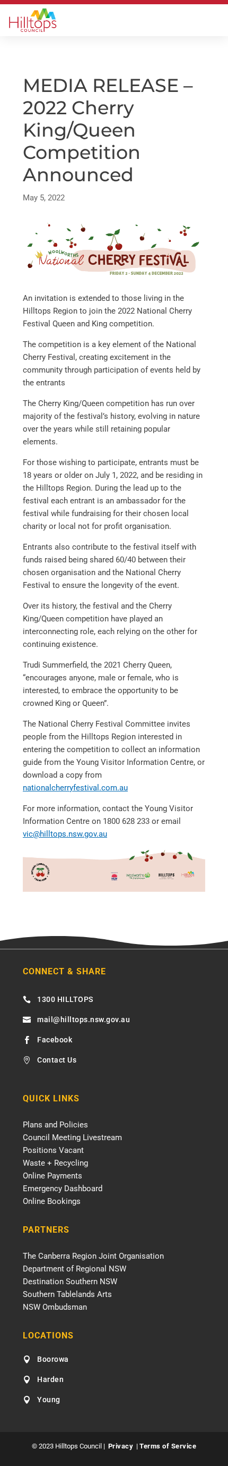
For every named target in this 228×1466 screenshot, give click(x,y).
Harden (50, 1379)
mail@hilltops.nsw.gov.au (83, 1019)
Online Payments (52, 1176)
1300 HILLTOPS (65, 999)
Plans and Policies (55, 1125)
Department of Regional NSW (74, 1269)
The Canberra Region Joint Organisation (93, 1256)
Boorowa (53, 1359)
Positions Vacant (53, 1150)
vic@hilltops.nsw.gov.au (65, 834)
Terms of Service (167, 1446)
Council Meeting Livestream (72, 1137)
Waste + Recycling (55, 1163)
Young (48, 1399)
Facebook (54, 1039)
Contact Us (56, 1060)
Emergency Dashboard (62, 1188)
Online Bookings (52, 1201)
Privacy (121, 1446)
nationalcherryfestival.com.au (75, 788)
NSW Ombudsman (55, 1307)
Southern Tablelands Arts (67, 1294)
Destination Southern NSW (70, 1281)
